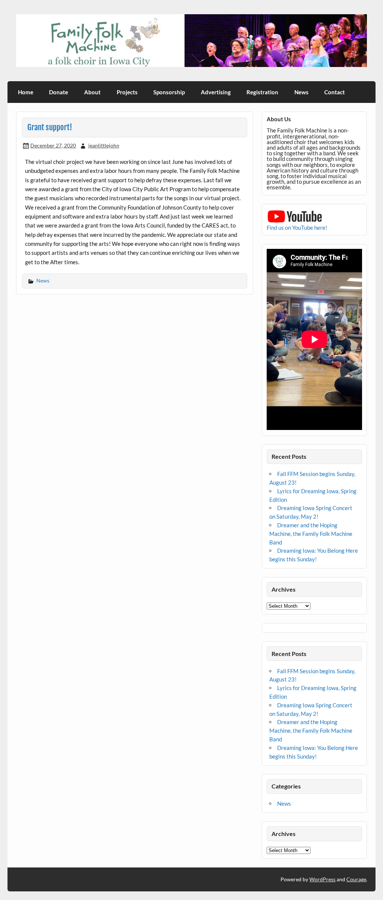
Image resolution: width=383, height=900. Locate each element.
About (92, 92)
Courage (356, 879)
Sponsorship (169, 92)
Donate (58, 92)
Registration (262, 92)
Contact (334, 92)
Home (25, 92)
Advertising (216, 92)
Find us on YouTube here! (297, 227)
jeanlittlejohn (103, 145)
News (301, 92)
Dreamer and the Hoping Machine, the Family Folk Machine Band (310, 534)
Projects (127, 92)
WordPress (322, 879)
